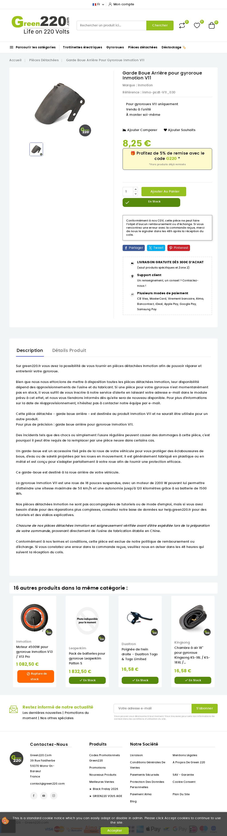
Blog (133, 801)
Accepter (114, 830)
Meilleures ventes (101, 782)
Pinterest (181, 247)
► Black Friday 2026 (103, 789)
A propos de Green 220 (189, 762)
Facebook (33, 795)
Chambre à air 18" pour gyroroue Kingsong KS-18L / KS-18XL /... (192, 655)
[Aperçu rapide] (59, 604)
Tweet (158, 247)
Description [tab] (30, 350)
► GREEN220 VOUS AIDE (105, 796)
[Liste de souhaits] (197, 25)
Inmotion (145, 85)
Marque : (130, 85)
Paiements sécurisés (144, 774)
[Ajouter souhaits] (59, 613)
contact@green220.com (47, 783)
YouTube (43, 795)
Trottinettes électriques (82, 47)
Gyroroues (115, 47)
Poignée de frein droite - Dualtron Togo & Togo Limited (140, 654)
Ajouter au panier (164, 191)
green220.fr (31, 366)
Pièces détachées (143, 47)
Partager (136, 247)
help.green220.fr (177, 509)
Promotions (97, 767)
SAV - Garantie (183, 774)
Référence (131, 92)
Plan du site (181, 794)
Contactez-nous (49, 745)
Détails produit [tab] (69, 350)
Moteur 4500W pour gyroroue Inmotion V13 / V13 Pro (34, 652)
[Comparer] (182, 25)
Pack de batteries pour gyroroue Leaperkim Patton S (87, 658)
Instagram (53, 795)
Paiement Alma (141, 794)
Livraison (136, 755)
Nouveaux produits (102, 774)
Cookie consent (184, 782)
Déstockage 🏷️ (174, 47)
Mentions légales (185, 755)
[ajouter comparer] (59, 622)
